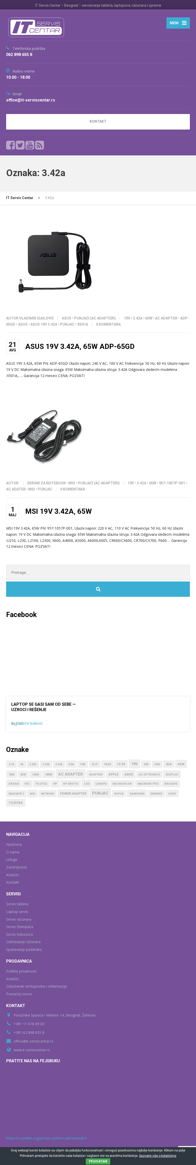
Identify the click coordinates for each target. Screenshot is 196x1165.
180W (48, 774)
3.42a (137, 318)
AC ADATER (16, 489)
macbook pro (148, 783)
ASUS (66, 318)
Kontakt (12, 882)
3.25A (32, 764)
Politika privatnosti (21, 971)
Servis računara (18, 919)
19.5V (121, 764)
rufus (119, 793)
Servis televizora (19, 934)
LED (87, 783)
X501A (82, 324)
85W (23, 774)
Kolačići (12, 874)
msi (31, 489)
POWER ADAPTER (73, 793)
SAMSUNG (136, 793)
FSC (27, 783)
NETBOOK (47, 793)
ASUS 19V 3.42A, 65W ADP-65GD (79, 346)
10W (82, 764)
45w (169, 764)
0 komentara (108, 324)
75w (12, 774)
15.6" (94, 764)
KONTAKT (98, 121)
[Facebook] (10, 145)
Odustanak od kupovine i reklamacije (36, 986)
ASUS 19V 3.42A (43, 324)
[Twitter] (20, 145)
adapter (96, 774)
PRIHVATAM (98, 1161)
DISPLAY (172, 774)
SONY (172, 793)
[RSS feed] (39, 145)
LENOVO (101, 783)
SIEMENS (156, 793)
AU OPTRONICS (149, 774)
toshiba (16, 803)
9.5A (71, 764)
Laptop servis (17, 911)
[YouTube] (30, 145)
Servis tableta (17, 903)
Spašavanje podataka (24, 949)
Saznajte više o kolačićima (157, 1156)
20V (146, 764)
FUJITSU (41, 783)
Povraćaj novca (19, 993)
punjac (67, 324)
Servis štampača (19, 926)
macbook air (122, 783)
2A (21, 764)
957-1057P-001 (172, 483)
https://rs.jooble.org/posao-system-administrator (46, 1138)
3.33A (46, 764)
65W (148, 318)
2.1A (11, 764)
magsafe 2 (16, 793)
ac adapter (166, 318)
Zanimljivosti (16, 867)
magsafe (170, 783)
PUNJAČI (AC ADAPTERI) (95, 318)
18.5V (107, 764)
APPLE (113, 774)
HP (55, 783)
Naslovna (14, 844)
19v (127, 318)
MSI (71, 483)
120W (35, 774)
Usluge (11, 859)
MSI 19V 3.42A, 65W (58, 511)
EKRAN (14, 783)
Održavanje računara (23, 941)
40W (157, 764)
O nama (12, 852)
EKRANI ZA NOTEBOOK (46, 483)
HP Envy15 (70, 783)
